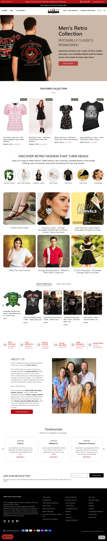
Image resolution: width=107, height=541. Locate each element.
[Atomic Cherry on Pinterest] (89, 2)
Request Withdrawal (72, 520)
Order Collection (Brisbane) (50, 503)
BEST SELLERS (64, 284)
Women (4, 10)
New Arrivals (73, 10)
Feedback (91, 506)
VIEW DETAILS (21, 412)
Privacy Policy (70, 506)
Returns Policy (46, 506)
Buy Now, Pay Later (71, 500)
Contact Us (69, 517)
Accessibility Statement (96, 511)
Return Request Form (48, 508)
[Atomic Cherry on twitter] (85, 2)
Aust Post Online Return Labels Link (51, 515)
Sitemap (68, 511)
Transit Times (46, 497)
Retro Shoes (53, 183)
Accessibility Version (72, 508)
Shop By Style (93, 514)
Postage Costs (46, 500)
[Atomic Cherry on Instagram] (81, 2)
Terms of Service (70, 503)
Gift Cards (92, 497)
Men (11, 10)
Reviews (91, 503)
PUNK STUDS (83, 183)
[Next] (103, 449)
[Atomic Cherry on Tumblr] (87, 2)
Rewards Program (94, 500)
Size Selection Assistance (50, 519)
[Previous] (3, 449)
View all (53, 92)
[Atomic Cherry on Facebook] (83, 2)
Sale (65, 10)
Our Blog (91, 508)
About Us (68, 514)
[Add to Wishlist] (6, 131)
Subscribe (96, 475)
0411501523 (7, 2)
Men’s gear (68, 183)
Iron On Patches (9, 183)
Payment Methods (71, 497)
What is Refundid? (48, 511)
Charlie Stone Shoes (87, 10)
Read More (4, 457)
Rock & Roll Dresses (23, 183)
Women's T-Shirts (38, 183)
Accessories (20, 10)
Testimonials (92, 517)
